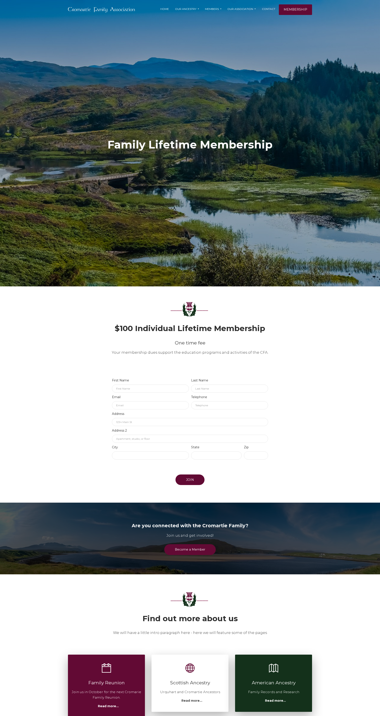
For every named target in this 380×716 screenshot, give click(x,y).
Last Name (199, 380)
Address (118, 414)
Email (116, 397)
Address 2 (119, 430)
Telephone (199, 397)
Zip (246, 447)
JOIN (190, 480)
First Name (120, 380)
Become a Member (190, 549)
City (115, 447)
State (195, 447)
